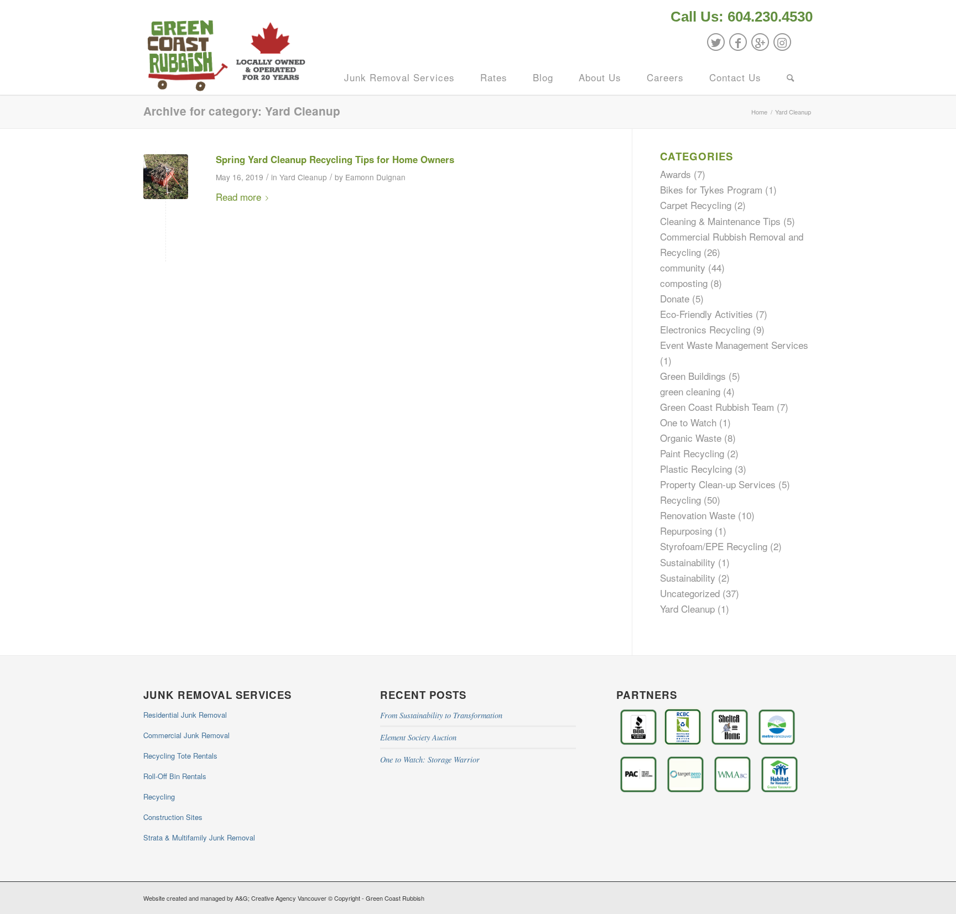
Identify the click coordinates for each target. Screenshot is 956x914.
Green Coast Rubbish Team (717, 407)
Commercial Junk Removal (186, 735)
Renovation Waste (697, 515)
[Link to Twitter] (716, 42)
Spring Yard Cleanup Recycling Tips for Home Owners (335, 159)
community (682, 267)
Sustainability (687, 562)
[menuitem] (739, 18)
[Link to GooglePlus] (760, 42)
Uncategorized (690, 593)
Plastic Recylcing (696, 469)
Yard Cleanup (303, 176)
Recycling (680, 499)
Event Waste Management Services (734, 345)
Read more (238, 196)
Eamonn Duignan (375, 176)
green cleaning (690, 391)
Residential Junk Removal (185, 714)
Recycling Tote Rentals (180, 755)
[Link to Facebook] (738, 42)
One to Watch (688, 422)
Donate (674, 298)
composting (684, 283)
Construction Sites (172, 817)
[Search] (791, 77)
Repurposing (686, 530)
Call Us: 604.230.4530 (742, 16)
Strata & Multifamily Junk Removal (199, 837)
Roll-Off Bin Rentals (174, 776)
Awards (675, 174)
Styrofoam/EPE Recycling (713, 546)
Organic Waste (690, 438)
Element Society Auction (418, 737)
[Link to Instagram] (782, 42)
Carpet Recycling (695, 205)
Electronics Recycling (705, 329)
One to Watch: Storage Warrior (430, 759)
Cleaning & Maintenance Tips (720, 221)
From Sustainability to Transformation (441, 715)
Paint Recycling (692, 453)
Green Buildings (693, 376)
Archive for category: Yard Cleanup (241, 111)
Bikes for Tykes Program (711, 189)
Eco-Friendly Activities (706, 314)
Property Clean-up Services (718, 484)
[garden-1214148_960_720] (165, 176)
